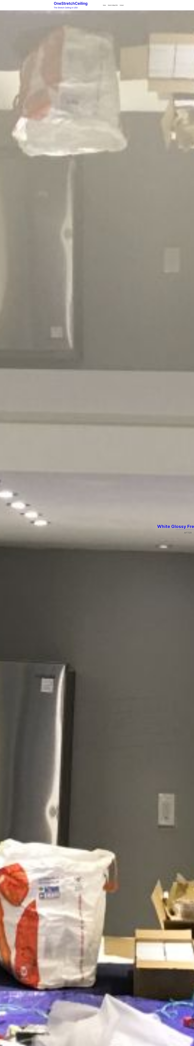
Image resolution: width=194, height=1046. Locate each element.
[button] (139, 5)
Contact (122, 5)
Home (104, 5)
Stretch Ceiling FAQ (113, 5)
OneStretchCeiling (71, 3)
